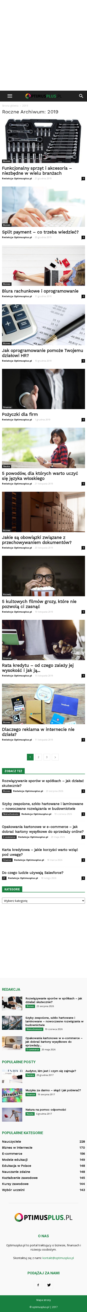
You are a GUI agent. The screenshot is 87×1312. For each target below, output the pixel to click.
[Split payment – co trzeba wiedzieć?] (43, 207)
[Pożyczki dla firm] (43, 389)
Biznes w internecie (17, 1147)
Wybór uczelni (13, 1190)
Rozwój (7, 594)
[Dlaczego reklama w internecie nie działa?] (43, 704)
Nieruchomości (11, 814)
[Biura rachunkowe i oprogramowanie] (43, 265)
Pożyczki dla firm (20, 414)
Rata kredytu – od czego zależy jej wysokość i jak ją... (38, 668)
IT (4, 878)
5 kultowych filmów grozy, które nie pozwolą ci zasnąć (39, 604)
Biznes (6, 161)
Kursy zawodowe (15, 1184)
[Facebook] (38, 1285)
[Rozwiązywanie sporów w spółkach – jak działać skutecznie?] (12, 1003)
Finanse (7, 407)
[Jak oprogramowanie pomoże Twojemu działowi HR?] (43, 324)
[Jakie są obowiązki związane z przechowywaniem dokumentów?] (43, 512)
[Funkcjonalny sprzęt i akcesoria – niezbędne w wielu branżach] (43, 141)
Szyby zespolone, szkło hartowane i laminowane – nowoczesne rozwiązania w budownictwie (54, 1021)
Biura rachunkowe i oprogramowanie (40, 291)
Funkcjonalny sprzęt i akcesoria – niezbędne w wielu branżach (37, 171)
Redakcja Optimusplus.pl (17, 178)
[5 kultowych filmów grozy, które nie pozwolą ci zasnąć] (43, 576)
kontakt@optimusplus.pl (58, 1258)
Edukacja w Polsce (16, 1166)
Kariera (30, 1075)
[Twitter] (49, 1285)
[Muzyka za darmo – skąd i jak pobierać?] (12, 1095)
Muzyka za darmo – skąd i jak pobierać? (53, 1090)
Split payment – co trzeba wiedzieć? (40, 231)
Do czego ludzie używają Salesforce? (32, 873)
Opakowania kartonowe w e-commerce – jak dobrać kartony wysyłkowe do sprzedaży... (54, 1041)
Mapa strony (43, 1300)
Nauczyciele (11, 1141)
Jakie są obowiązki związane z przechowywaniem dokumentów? (37, 540)
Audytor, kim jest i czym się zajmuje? (50, 1070)
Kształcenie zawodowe (20, 1178)
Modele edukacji (15, 1160)
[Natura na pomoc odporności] (12, 1115)
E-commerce (9, 837)
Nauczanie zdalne (16, 1172)
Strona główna (10, 105)
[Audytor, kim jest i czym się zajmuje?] (12, 1076)
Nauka (6, 466)
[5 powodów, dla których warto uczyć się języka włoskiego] (43, 448)
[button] (81, 96)
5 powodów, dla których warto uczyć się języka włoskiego (40, 476)
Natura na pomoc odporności (45, 1109)
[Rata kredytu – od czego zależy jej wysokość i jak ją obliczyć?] (43, 640)
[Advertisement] (43, 45)
